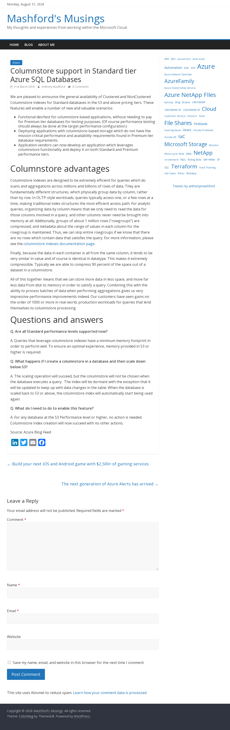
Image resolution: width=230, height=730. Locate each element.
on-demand (171, 159)
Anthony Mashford (54, 87)
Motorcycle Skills (174, 153)
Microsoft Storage (185, 144)
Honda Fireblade (203, 130)
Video (181, 173)
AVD (186, 67)
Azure (16, 63)
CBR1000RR (198, 102)
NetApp (203, 152)
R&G (183, 159)
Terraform (184, 166)
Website (14, 636)
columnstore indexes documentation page (59, 243)
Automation (173, 67)
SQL (166, 167)
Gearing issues (172, 130)
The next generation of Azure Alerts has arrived (110, 484)
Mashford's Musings (56, 18)
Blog (28, 44)
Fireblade (201, 124)
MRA (189, 153)
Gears (187, 130)
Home (14, 44)
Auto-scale (199, 58)
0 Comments (80, 87)
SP (218, 159)
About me (46, 44)
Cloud (209, 108)
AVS (193, 67)
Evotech (192, 116)
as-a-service (184, 58)
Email (13, 610)
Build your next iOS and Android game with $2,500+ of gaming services (78, 464)
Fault (202, 116)
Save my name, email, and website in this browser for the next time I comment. (78, 662)
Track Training (207, 167)
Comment (16, 519)
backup (168, 102)
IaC (181, 136)
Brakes (186, 102)
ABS (166, 58)
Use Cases (170, 173)
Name (13, 585)
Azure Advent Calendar (178, 74)
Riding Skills (194, 159)
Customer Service (175, 116)
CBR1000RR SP (172, 110)
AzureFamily (179, 81)
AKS (173, 58)
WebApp (191, 173)
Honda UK (170, 137)
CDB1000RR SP (191, 110)
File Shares (178, 123)
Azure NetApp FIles (190, 95)
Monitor (214, 145)
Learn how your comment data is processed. (110, 692)
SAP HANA (209, 159)
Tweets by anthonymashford (194, 186)
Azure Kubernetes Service (180, 87)
